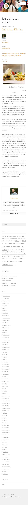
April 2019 (5, 332)
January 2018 (6, 366)
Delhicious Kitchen (12, 29)
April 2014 (5, 449)
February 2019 (6, 335)
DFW (20, 250)
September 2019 (6, 325)
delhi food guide (11, 243)
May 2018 (5, 357)
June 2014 (5, 444)
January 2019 (6, 337)
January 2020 (6, 315)
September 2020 (6, 301)
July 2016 (5, 383)
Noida (21, 254)
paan (23, 258)
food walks (10, 251)
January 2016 (6, 398)
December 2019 (6, 318)
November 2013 (6, 461)
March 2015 (5, 422)
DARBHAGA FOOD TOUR (8, 278)
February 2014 (6, 454)
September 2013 (6, 466)
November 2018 (6, 342)
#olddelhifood (11, 236)
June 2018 (5, 354)
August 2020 (5, 303)
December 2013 (6, 459)
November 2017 (6, 369)
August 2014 (5, 439)
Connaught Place (9, 241)
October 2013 (6, 464)
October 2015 (6, 405)
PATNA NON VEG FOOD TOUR (9, 285)
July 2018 (5, 352)
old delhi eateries (15, 256)
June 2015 (5, 415)
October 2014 (6, 435)
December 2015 (6, 401)
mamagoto (15, 254)
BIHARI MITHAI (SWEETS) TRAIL (9, 283)
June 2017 (5, 379)
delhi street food (6, 53)
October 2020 (6, 298)
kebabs (8, 254)
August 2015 (5, 410)
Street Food (18, 55)
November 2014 (6, 432)
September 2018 (6, 347)
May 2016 (5, 388)
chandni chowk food (18, 238)
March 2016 (5, 393)
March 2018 (5, 362)
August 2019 (5, 327)
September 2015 (6, 408)
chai (5, 238)
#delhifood (5, 236)
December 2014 (6, 430)
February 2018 (6, 364)
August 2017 (5, 374)
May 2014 (5, 447)
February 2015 (6, 425)
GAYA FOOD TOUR (7, 280)
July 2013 (5, 471)
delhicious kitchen (14, 53)
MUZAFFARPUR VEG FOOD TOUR (10, 276)
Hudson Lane (18, 251)
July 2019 (5, 330)
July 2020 (5, 305)
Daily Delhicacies (6, 48)
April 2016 (5, 391)
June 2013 (5, 474)
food (24, 250)
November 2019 (6, 320)
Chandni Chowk (10, 238)
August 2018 (5, 349)
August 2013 (5, 469)
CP (14, 241)
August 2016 (5, 381)
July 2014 (5, 442)
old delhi (9, 256)
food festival (5, 251)
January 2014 (6, 457)
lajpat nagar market (9, 55)
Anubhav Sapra (5, 42)
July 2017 (5, 376)
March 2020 (5, 313)
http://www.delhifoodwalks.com (10, 210)
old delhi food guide (9, 258)
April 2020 (5, 310)
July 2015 (5, 413)
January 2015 (6, 427)
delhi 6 (20, 241)
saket (6, 261)
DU (22, 250)
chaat (3, 238)
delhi (17, 240)
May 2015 (5, 418)
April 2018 (5, 359)
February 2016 (6, 396)
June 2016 (5, 386)
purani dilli (3, 261)
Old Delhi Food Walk (17, 258)
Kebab (5, 254)
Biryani (23, 236)
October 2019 (6, 322)
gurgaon (14, 251)
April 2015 (5, 420)
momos (19, 254)
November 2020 (6, 296)
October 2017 (6, 371)
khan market (12, 254)
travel (14, 265)
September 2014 (6, 437)
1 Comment (4, 61)
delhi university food (13, 250)
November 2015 (6, 403)
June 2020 (5, 308)
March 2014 (5, 452)
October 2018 (6, 344)
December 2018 (6, 340)
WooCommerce (17, 496)
